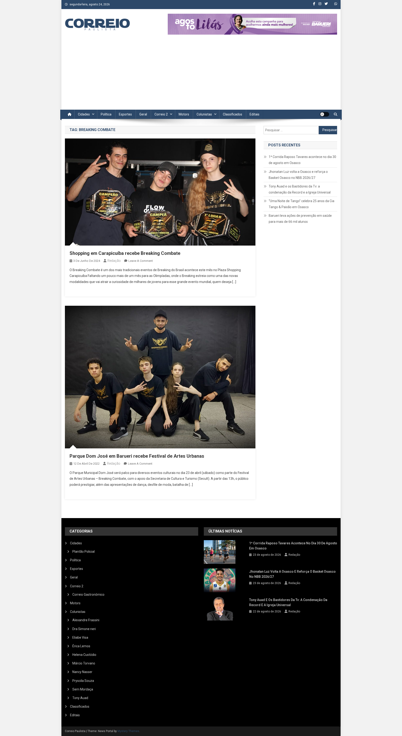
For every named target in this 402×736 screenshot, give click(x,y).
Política (106, 114)
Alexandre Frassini (85, 620)
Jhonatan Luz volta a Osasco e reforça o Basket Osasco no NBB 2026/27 (298, 175)
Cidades (84, 114)
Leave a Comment (140, 261)
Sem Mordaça (82, 689)
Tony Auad (80, 698)
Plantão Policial (83, 551)
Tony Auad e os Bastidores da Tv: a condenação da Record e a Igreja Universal (300, 189)
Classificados (232, 114)
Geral (143, 114)
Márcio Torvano (83, 663)
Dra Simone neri (84, 629)
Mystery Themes (128, 731)
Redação (114, 261)
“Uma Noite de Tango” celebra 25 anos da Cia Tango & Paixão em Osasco (301, 204)
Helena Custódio (84, 655)
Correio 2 (161, 114)
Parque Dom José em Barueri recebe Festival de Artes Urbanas (137, 456)
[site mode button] (324, 114)
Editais (254, 114)
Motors (184, 114)
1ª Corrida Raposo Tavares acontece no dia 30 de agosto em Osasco (302, 160)
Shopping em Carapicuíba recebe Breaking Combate (125, 253)
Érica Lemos (81, 646)
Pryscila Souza (83, 681)
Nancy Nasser (82, 672)
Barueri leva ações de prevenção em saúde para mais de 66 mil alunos (300, 218)
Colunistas (204, 114)
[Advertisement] (201, 74)
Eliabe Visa (80, 637)
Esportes (125, 114)
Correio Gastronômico (88, 594)
